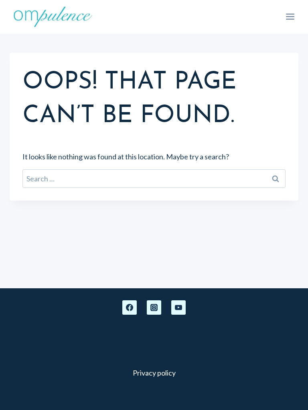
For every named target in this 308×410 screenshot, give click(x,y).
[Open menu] (290, 17)
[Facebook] (129, 307)
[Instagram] (154, 307)
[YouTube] (178, 307)
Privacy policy (154, 372)
